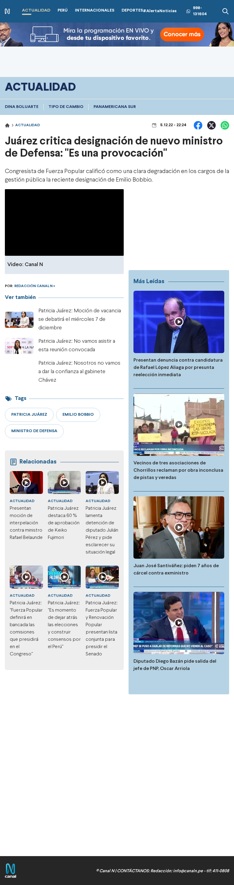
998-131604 (200, 11)
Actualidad (27, 125)
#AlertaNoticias (160, 11)
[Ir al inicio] (7, 11)
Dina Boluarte (21, 107)
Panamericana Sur (115, 107)
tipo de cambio (65, 107)
